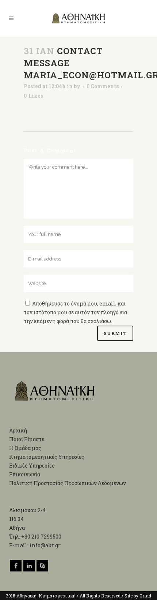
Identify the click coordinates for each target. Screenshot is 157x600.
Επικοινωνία (24, 474)
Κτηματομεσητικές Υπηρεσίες (46, 456)
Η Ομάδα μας (25, 448)
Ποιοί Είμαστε (26, 439)
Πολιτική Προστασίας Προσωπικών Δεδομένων (67, 483)
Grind (145, 596)
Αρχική (18, 430)
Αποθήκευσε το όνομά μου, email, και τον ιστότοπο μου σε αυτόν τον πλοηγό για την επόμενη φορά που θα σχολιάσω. (75, 312)
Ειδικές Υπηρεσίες (32, 465)
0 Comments (103, 86)
